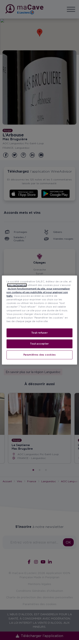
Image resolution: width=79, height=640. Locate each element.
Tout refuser (39, 332)
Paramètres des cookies (39, 354)
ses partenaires (17, 285)
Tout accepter (39, 343)
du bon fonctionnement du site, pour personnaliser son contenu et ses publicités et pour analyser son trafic (38, 292)
